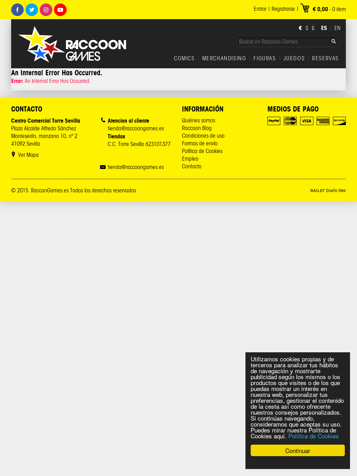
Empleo (190, 158)
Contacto (192, 166)
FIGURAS (264, 58)
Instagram (46, 9)
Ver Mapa (28, 155)
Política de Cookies (313, 435)
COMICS (184, 58)
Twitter (31, 9)
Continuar (297, 450)
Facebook (17, 9)
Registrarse (283, 9)
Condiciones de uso (203, 135)
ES (324, 27)
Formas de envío (200, 143)
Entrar (260, 9)
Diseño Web (328, 190)
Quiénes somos (198, 120)
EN (337, 28)
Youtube (60, 9)
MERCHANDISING (224, 58)
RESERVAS (325, 58)
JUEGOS (294, 58)
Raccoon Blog (197, 128)
